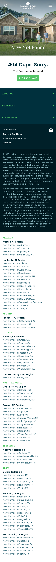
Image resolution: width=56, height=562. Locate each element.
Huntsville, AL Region (14, 260)
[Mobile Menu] (50, 6)
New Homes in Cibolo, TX (16, 540)
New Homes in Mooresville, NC (19, 399)
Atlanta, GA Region (13, 336)
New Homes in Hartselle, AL (17, 279)
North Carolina (12, 382)
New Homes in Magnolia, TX (17, 519)
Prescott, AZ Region (14, 317)
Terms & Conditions (12, 134)
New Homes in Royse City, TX (18, 484)
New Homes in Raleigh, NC (16, 431)
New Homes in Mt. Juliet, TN (17, 459)
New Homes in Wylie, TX (15, 488)
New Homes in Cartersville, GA (19, 346)
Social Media (9, 117)
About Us (7, 93)
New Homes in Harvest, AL (16, 282)
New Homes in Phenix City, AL (18, 254)
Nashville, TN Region (14, 449)
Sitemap (7, 142)
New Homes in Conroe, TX (16, 503)
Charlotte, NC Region (14, 386)
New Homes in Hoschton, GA (18, 356)
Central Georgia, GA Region (18, 374)
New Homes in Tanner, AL (16, 305)
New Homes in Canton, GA (17, 343)
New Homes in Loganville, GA (18, 362)
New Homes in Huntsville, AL (17, 289)
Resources (8, 105)
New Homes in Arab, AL (15, 263)
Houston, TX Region (13, 493)
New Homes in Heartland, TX (18, 478)
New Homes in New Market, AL (19, 298)
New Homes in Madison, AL (17, 292)
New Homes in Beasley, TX (16, 496)
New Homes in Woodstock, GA (19, 369)
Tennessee (9, 446)
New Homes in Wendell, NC (17, 437)
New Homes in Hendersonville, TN (20, 456)
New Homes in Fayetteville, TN (19, 276)
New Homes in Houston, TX (17, 512)
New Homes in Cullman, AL (17, 269)
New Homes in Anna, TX (15, 475)
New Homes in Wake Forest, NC (19, 434)
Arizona (7, 313)
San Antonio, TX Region (15, 534)
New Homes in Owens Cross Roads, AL (23, 302)
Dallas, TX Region (12, 471)
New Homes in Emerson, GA (17, 352)
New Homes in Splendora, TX (18, 525)
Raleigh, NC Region (13, 405)
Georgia (8, 332)
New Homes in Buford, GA (16, 339)
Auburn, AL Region (13, 241)
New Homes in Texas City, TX (18, 529)
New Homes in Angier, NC (16, 411)
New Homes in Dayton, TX (16, 509)
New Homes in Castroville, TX (18, 537)
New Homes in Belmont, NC (17, 390)
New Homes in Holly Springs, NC (19, 421)
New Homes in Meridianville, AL (19, 295)
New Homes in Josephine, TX (18, 481)
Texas (6, 468)
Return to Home (28, 78)
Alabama (8, 237)
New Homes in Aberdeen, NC (18, 408)
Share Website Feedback (14, 138)
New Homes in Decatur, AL (17, 273)
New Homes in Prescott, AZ (17, 324)
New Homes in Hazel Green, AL (19, 286)
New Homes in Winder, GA (16, 365)
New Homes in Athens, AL (16, 266)
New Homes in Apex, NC (15, 414)
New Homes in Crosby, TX (16, 506)
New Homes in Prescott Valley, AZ (20, 327)
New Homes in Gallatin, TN (16, 453)
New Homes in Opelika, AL (16, 251)
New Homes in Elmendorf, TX (18, 547)
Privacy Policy (9, 129)
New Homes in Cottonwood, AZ (19, 321)
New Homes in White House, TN (19, 462)
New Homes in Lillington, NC (17, 427)
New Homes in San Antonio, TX (19, 550)
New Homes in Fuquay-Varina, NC (20, 418)
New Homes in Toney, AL (15, 308)
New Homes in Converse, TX (17, 544)
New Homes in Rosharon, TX (17, 522)
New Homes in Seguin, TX (16, 553)
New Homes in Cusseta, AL (16, 248)
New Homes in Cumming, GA (18, 349)
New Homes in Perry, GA (15, 377)
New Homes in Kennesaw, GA (18, 359)
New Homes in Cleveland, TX (18, 500)
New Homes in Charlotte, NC (18, 393)
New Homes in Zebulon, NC (17, 440)
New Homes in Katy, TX (15, 516)
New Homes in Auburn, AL (16, 245)
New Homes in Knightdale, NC (18, 424)
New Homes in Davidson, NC (17, 396)
